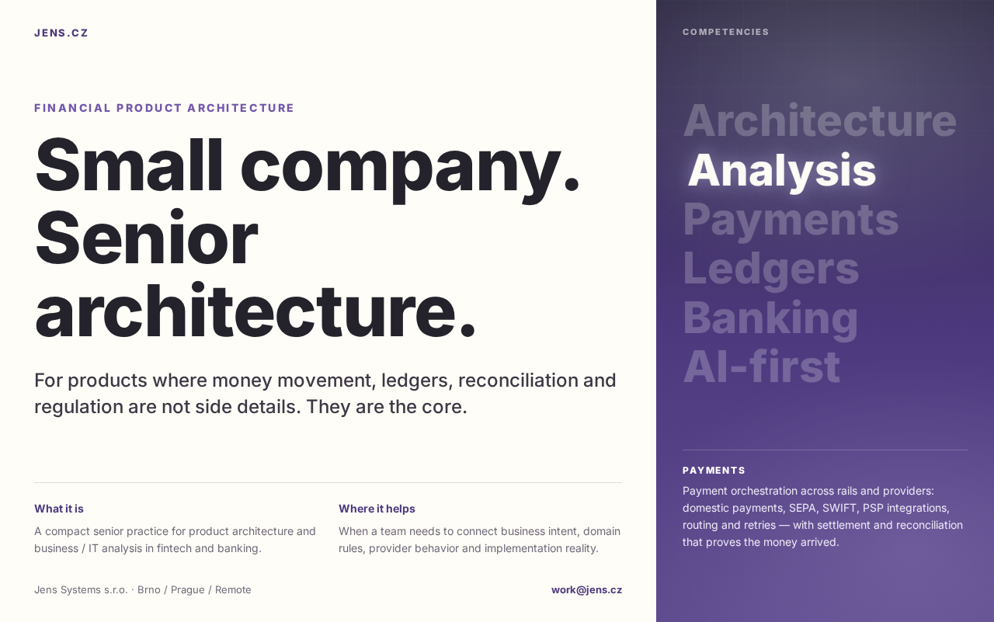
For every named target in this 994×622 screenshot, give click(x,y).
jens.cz (61, 32)
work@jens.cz (586, 589)
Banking (771, 317)
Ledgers (771, 268)
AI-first (762, 366)
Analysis (777, 169)
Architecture (820, 120)
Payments (794, 218)
